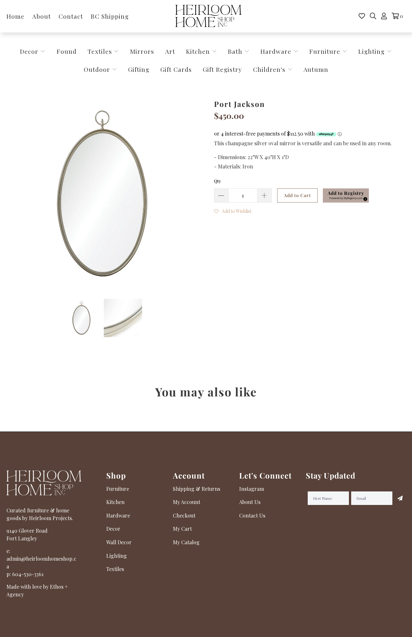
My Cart (182, 528)
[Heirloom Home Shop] (208, 16)
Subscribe (399, 498)
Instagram (251, 488)
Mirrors (142, 51)
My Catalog (186, 542)
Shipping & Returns (196, 488)
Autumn (316, 69)
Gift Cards (176, 69)
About (41, 16)
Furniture (324, 51)
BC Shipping (110, 16)
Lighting (372, 51)
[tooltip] (364, 198)
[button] (346, 195)
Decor (30, 51)
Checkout (184, 515)
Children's (270, 69)
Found (67, 51)
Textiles (101, 51)
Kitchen (198, 51)
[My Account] (384, 16)
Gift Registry (222, 69)
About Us (249, 502)
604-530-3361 (27, 574)
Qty (217, 181)
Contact (71, 16)
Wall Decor (119, 542)
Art (170, 51)
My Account (186, 502)
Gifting (138, 69)
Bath (236, 51)
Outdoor (98, 69)
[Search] (373, 16)
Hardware (276, 51)
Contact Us (252, 515)
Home (15, 16)
